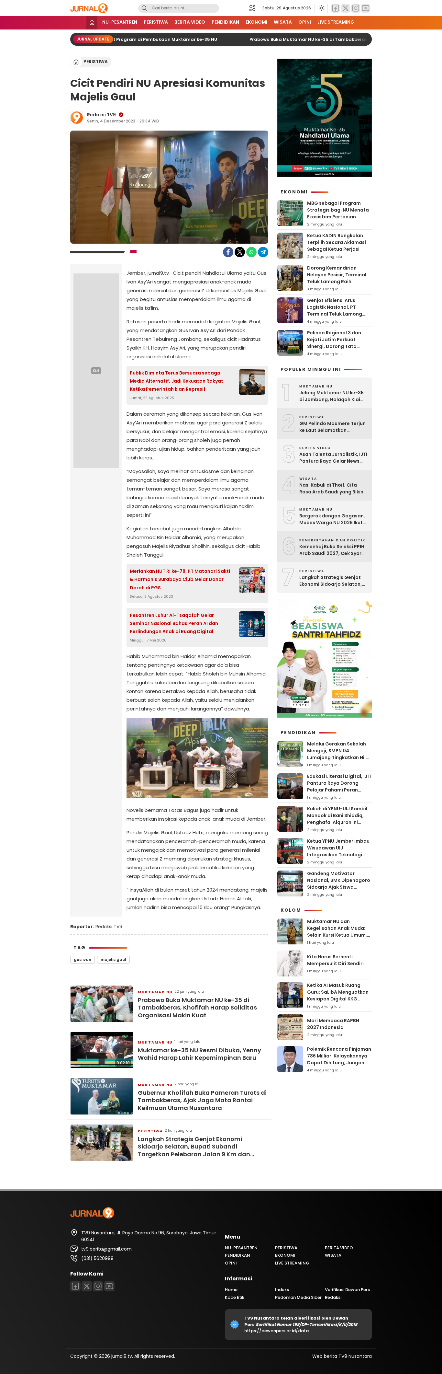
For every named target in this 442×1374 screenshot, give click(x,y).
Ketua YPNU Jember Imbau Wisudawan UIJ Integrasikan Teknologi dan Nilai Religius (338, 851)
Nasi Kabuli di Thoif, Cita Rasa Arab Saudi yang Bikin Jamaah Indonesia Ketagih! (332, 488)
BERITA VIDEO (189, 22)
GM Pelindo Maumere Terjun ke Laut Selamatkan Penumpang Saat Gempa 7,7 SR (332, 427)
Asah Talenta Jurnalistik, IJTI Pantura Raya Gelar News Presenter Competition (333, 458)
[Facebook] (335, 8)
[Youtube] (365, 8)
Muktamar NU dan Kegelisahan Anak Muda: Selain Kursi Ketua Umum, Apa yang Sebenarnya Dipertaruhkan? (337, 935)
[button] (254, 8)
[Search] (144, 8)
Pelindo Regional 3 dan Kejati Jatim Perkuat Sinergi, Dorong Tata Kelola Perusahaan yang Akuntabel (336, 346)
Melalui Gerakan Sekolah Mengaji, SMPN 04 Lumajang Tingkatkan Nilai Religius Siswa (338, 754)
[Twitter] (345, 8)
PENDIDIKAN (225, 22)
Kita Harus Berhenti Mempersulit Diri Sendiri (335, 960)
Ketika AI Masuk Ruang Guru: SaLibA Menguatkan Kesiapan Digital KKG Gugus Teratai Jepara (338, 995)
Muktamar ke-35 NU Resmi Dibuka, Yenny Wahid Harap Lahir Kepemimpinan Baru (199, 1054)
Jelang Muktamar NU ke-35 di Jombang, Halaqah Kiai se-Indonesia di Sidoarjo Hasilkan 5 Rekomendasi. (331, 396)
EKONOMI (256, 22)
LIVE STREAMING (335, 22)
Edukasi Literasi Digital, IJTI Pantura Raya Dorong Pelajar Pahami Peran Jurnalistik (339, 786)
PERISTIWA (156, 22)
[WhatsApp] (251, 252)
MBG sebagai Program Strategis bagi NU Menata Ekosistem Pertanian (338, 210)
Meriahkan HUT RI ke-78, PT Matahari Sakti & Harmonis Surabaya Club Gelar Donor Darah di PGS (180, 579)
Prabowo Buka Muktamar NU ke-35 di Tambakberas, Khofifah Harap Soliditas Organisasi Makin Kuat (197, 1007)
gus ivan (82, 959)
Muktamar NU (155, 992)
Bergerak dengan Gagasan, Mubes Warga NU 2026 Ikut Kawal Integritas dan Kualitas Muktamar (332, 519)
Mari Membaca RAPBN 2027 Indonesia (333, 1024)
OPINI (304, 22)
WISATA (283, 22)
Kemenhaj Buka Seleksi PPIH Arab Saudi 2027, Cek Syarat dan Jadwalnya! (333, 550)
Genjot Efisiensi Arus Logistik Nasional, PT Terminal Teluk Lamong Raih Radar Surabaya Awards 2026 (334, 314)
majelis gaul (113, 959)
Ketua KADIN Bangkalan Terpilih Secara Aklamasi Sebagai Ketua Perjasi (336, 242)
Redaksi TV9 (101, 114)
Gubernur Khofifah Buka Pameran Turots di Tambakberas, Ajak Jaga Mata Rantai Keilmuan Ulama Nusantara (202, 1100)
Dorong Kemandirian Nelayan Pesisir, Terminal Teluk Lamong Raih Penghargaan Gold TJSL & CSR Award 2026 (338, 281)
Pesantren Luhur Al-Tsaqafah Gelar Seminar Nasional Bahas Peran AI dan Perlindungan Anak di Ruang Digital (174, 623)
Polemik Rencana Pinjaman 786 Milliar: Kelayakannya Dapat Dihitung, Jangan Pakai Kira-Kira (339, 1059)
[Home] (91, 22)
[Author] (77, 117)
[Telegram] (263, 252)
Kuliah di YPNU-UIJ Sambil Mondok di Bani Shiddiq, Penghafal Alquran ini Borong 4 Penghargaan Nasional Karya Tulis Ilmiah (338, 822)
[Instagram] (355, 8)
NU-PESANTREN (119, 22)
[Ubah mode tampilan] (321, 8)
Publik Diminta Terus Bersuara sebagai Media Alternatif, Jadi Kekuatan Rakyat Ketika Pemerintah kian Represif (176, 381)
